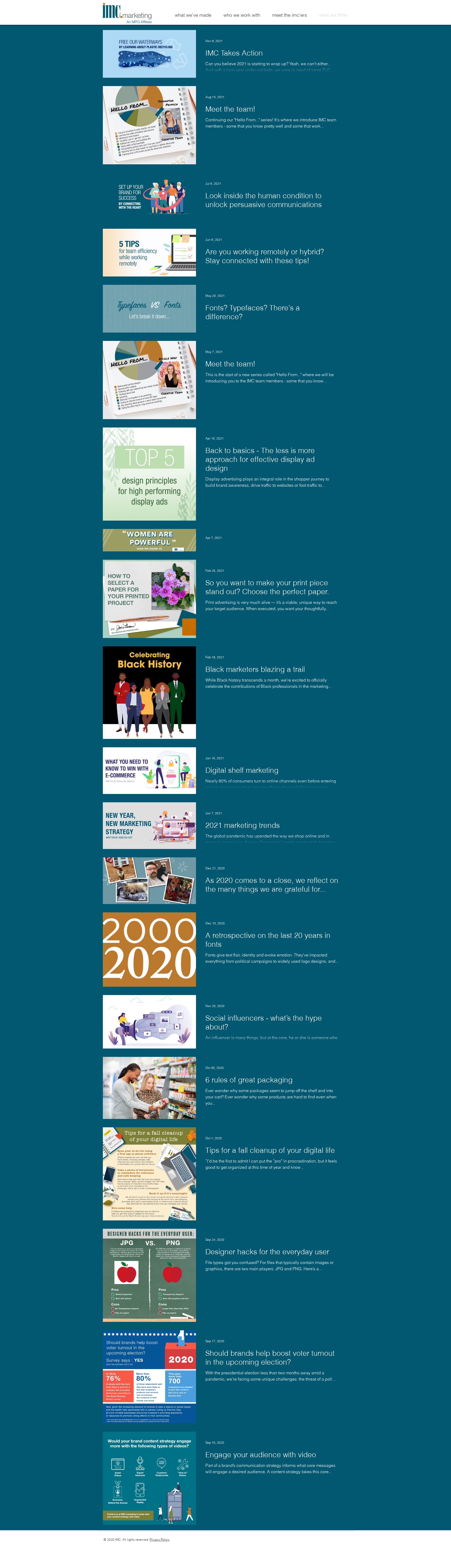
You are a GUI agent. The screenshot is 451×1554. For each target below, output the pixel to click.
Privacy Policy (159, 1539)
